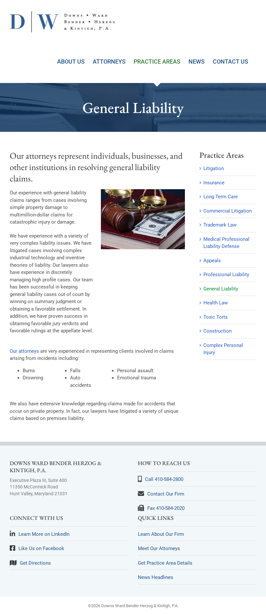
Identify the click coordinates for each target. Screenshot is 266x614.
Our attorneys (24, 351)
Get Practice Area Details (165, 563)
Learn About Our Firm (161, 534)
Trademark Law (219, 225)
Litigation (213, 168)
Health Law (215, 303)
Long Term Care (220, 197)
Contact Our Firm (165, 494)
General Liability (220, 289)
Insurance (213, 183)
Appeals (212, 261)
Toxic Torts (215, 317)
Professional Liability (226, 274)
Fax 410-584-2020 (166, 508)
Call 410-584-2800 (164, 479)
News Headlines (155, 577)
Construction (217, 331)
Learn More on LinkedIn (43, 534)
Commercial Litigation (227, 211)
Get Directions (35, 563)
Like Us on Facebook (41, 548)
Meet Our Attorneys (159, 548)
